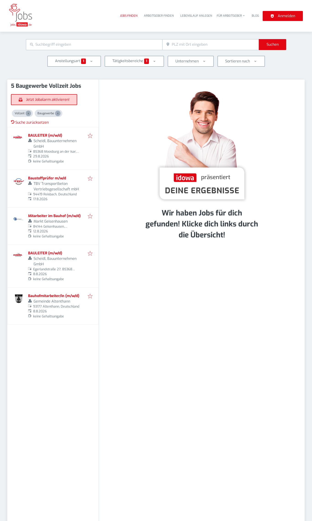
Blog (255, 16)
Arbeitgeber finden (159, 16)
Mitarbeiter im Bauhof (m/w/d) (54, 215)
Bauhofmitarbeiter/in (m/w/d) (53, 295)
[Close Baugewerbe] (58, 113)
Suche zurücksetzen (32, 122)
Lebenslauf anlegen (196, 16)
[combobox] (94, 44)
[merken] (90, 136)
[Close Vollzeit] (28, 113)
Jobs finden (128, 16)
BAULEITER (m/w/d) (45, 135)
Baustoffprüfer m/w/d (47, 178)
